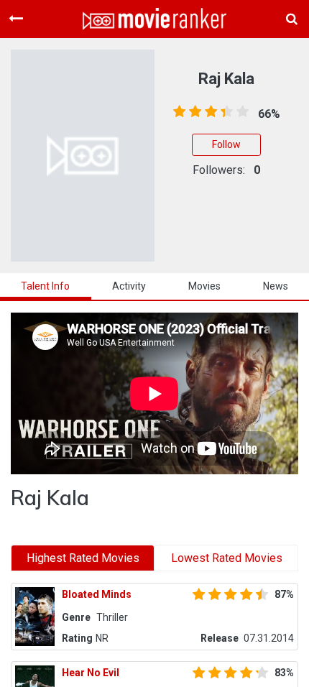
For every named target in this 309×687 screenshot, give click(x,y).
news (275, 286)
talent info (45, 286)
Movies (204, 286)
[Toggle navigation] (16, 19)
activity (129, 286)
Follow (226, 144)
